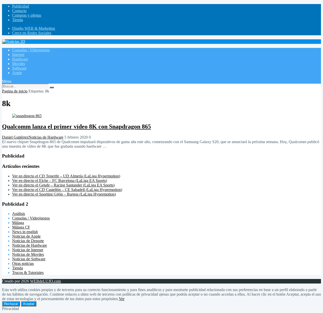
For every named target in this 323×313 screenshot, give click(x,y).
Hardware (20, 59)
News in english (25, 232)
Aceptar (28, 304)
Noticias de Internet (27, 250)
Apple (17, 73)
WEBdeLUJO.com (45, 281)
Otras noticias (23, 263)
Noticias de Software (28, 259)
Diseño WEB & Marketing (33, 28)
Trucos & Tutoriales (28, 272)
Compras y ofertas (26, 15)
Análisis (18, 213)
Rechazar (11, 304)
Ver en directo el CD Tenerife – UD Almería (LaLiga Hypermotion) (66, 176)
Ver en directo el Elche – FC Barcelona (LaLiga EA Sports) (59, 180)
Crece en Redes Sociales (31, 33)
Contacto (19, 11)
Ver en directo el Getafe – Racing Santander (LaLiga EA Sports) (63, 185)
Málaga (18, 223)
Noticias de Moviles (28, 254)
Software (19, 68)
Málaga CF (21, 227)
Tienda (17, 20)
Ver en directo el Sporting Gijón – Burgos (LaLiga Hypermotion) (64, 194)
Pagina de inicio (15, 91)
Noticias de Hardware (46, 137)
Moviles (18, 63)
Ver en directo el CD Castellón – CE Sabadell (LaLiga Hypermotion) (67, 189)
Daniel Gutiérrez (15, 137)
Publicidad (20, 6)
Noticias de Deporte (28, 241)
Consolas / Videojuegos (31, 50)
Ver (121, 299)
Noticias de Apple (26, 236)
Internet (18, 54)
